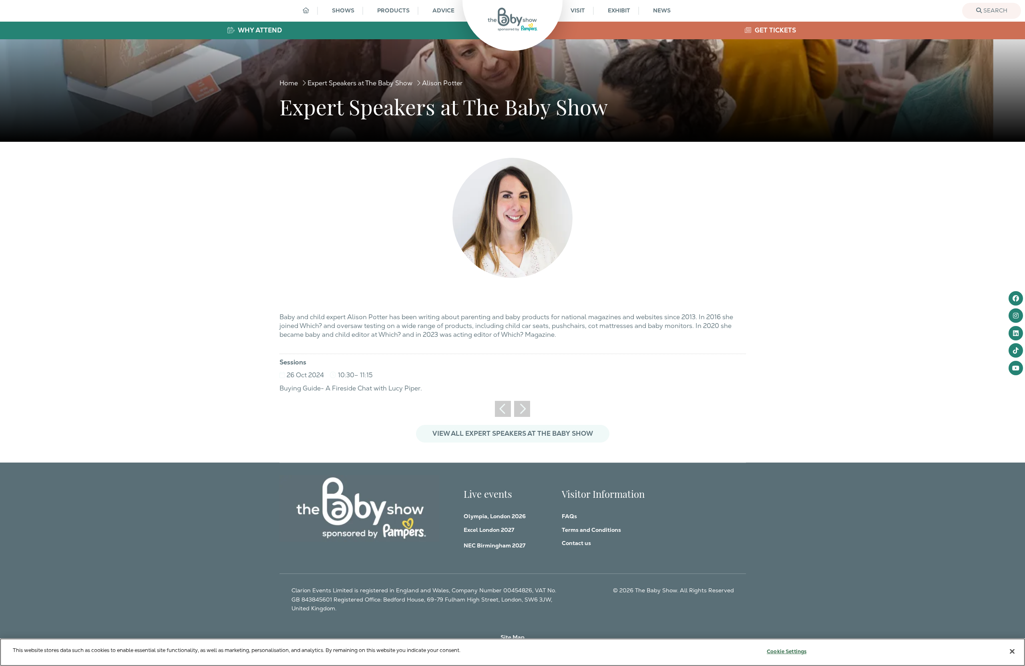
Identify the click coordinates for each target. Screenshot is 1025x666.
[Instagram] (1016, 315)
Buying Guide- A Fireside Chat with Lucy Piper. (350, 388)
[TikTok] (1016, 350)
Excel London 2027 (489, 529)
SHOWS (343, 10)
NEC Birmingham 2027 (494, 545)
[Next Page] (522, 409)
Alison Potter (442, 83)
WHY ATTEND (259, 30)
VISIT (578, 10)
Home (288, 83)
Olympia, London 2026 (495, 516)
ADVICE (443, 10)
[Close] (1012, 651)
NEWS (662, 10)
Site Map (512, 637)
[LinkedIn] (1016, 333)
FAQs (569, 516)
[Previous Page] (503, 409)
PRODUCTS (393, 10)
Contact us (576, 543)
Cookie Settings (786, 651)
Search (994, 10)
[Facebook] (1016, 298)
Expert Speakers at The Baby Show (360, 83)
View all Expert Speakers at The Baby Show (512, 433)
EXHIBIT (619, 10)
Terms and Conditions (591, 529)
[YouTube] (1016, 368)
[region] (512, 652)
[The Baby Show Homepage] (512, 19)
